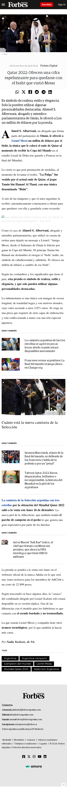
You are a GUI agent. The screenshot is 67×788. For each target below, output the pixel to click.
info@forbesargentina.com (21, 715)
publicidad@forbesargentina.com (26, 710)
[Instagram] (34, 756)
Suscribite (47, 4)
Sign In (61, 4)
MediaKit (6, 740)
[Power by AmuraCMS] (33, 766)
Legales (43, 744)
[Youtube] (39, 756)
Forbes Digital (48, 65)
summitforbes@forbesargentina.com (25, 720)
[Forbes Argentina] (18, 4)
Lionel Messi (44, 663)
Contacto (31, 740)
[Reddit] (37, 92)
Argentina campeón (34, 658)
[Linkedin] (50, 92)
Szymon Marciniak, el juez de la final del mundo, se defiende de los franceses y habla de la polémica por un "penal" (44, 458)
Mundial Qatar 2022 (16, 669)
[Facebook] (30, 92)
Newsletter (19, 740)
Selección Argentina (46, 669)
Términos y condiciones (25, 744)
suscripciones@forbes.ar (26, 724)
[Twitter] (24, 92)
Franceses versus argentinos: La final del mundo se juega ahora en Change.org (44, 364)
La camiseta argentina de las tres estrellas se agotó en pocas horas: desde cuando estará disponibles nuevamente (45, 346)
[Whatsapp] (17, 92)
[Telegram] (44, 92)
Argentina (10, 658)
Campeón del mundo (17, 663)
